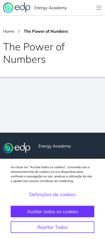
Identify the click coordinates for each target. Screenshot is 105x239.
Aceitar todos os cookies (52, 211)
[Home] (16, 148)
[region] (52, 199)
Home (8, 31)
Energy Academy (50, 7)
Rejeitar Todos (52, 227)
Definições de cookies (52, 194)
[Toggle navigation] (99, 7)
